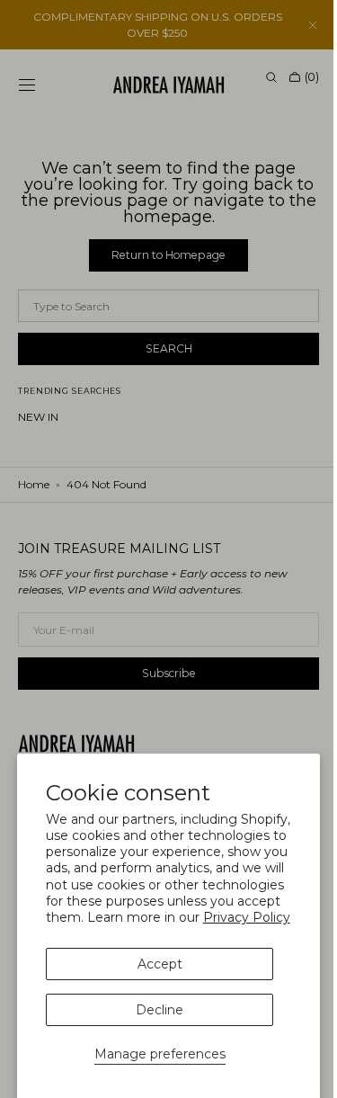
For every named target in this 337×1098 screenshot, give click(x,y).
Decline (159, 1010)
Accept (159, 964)
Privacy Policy (246, 917)
